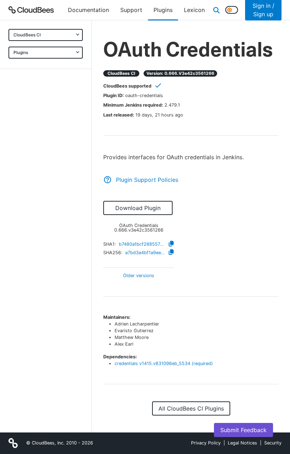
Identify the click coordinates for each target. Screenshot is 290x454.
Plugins (20, 52)
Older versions (138, 276)
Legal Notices (242, 443)
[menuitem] (88, 10)
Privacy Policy (206, 443)
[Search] (216, 10)
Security (273, 443)
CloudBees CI (27, 34)
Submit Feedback (243, 430)
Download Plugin (138, 207)
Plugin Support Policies (147, 179)
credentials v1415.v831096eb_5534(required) (164, 363)
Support (131, 9)
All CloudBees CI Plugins (191, 408)
